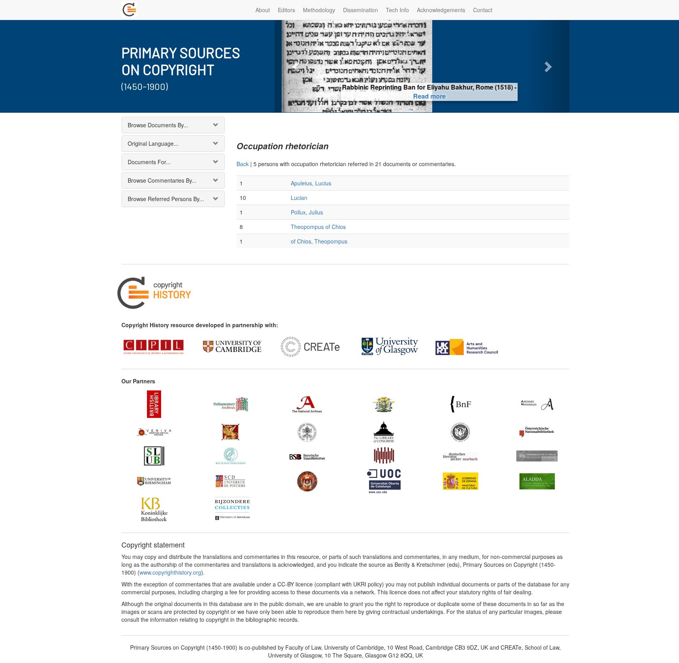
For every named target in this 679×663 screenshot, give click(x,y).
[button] (297, 66)
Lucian (299, 197)
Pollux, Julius (307, 212)
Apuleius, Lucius (311, 183)
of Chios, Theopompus (319, 241)
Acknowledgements (441, 10)
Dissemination (360, 10)
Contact (482, 10)
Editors (286, 10)
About (262, 10)
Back (243, 164)
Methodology (319, 10)
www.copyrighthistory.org (170, 572)
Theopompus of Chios (318, 227)
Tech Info (397, 10)
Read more (422, 96)
